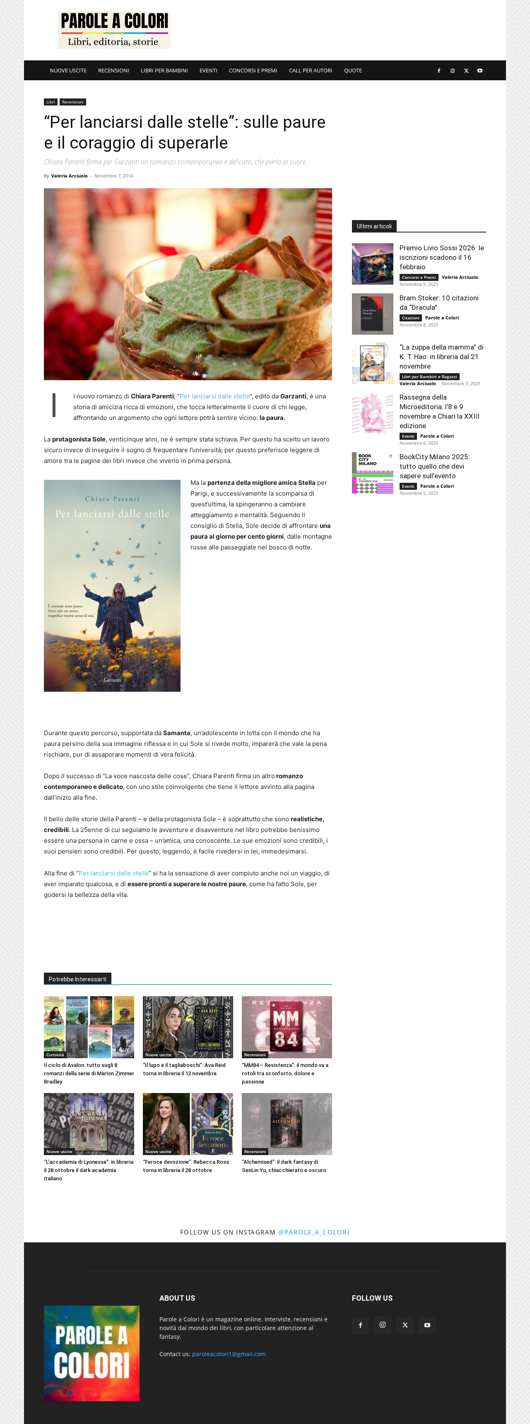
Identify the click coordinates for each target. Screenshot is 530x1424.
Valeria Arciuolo (69, 176)
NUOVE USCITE (68, 70)
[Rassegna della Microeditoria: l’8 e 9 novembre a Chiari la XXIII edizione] (372, 413)
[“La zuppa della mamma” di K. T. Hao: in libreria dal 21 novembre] (372, 363)
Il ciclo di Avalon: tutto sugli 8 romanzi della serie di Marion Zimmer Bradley (89, 1073)
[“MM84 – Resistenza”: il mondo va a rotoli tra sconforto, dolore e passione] (287, 1027)
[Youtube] (480, 70)
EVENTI (208, 70)
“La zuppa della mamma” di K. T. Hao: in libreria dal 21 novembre (442, 356)
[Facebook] (439, 70)
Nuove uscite (158, 1054)
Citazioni (410, 318)
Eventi (408, 436)
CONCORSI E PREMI (253, 70)
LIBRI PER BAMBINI (164, 70)
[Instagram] (452, 70)
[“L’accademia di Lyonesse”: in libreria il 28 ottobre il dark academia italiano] (89, 1124)
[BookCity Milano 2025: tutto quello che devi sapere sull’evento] (372, 473)
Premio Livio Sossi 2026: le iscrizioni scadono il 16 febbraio (442, 257)
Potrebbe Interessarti (77, 979)
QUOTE (353, 70)
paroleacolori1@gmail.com (229, 1354)
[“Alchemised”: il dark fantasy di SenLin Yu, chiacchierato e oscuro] (287, 1124)
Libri (50, 102)
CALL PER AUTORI (310, 70)
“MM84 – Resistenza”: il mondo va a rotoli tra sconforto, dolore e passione (285, 1073)
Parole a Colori (442, 317)
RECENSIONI (113, 70)
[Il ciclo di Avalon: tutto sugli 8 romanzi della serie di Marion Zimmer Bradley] (89, 1027)
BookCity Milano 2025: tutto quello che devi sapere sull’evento (435, 466)
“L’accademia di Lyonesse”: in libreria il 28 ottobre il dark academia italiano (88, 1170)
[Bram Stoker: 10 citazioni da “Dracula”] (372, 314)
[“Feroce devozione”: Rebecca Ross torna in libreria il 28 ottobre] (188, 1124)
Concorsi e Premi (419, 277)
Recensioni (73, 102)
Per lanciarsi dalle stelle (215, 396)
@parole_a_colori (314, 1232)
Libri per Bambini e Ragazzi (429, 376)
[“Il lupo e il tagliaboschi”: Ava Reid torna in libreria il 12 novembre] (188, 1027)
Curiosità (55, 1054)
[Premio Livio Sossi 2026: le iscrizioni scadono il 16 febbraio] (372, 264)
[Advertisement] (335, 30)
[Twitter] (466, 70)
